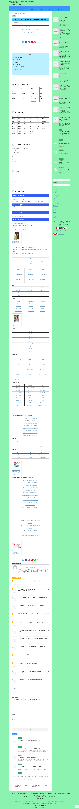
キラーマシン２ (31, 282)
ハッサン (30, 258)
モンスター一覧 (30, 346)
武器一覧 (30, 331)
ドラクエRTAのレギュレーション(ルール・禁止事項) (30, 525)
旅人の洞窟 (30, 392)
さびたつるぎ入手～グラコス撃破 (30, 430)
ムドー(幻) (30, 359)
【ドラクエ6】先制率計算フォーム (25, 654)
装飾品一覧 (30, 341)
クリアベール (30, 292)
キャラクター (22, 9)
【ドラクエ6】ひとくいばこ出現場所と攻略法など (28, 775)
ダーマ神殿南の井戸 (18, 395)
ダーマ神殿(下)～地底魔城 (30, 420)
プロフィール (50, 9)
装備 (41, 9)
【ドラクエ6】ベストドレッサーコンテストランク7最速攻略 (31, 605)
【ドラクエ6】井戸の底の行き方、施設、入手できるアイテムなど (64, 133)
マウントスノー (18, 311)
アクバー (30, 374)
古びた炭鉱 (42, 402)
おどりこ (30, 443)
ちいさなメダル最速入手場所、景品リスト (30, 38)
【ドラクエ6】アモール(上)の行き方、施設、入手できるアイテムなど (64, 31)
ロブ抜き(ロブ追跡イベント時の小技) (30, 502)
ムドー (42, 359)
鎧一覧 (30, 333)
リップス (31, 269)
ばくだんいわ (18, 277)
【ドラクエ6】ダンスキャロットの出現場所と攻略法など (30, 748)
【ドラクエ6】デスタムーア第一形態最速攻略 (28, 663)
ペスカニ (43, 308)
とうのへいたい (18, 357)
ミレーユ (42, 258)
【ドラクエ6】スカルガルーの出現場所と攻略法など (29, 757)
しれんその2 (17, 367)
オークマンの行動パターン (19, 60)
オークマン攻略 (17, 64)
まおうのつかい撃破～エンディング (30, 435)
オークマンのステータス (19, 57)
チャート (20, 801)
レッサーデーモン (18, 274)
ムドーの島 (30, 390)
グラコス (18, 369)
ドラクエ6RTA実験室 (15, 4)
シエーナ (30, 287)
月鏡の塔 (42, 387)
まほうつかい (42, 441)
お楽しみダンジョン (42, 405)
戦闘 (27, 801)
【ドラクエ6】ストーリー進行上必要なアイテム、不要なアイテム (32, 646)
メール (13, 719)
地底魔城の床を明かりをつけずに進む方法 (30, 495)
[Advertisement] (30, 48)
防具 (32, 9)
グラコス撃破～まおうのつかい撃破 (30, 433)
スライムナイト (31, 277)
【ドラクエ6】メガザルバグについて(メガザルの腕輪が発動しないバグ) (33, 638)
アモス (42, 261)
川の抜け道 (42, 385)
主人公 (18, 258)
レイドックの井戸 (42, 400)
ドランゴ (30, 263)
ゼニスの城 (18, 295)
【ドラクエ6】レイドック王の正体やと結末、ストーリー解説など (64, 171)
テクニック (13, 9)
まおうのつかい (30, 369)
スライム (43, 269)
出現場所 (16, 62)
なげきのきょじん (17, 374)
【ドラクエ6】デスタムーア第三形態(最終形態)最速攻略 (30, 679)
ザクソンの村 (42, 311)
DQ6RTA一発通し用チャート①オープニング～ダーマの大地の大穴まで (33, 613)
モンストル (43, 303)
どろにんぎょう (18, 272)
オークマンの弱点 (19, 69)
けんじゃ (18, 454)
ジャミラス (30, 364)
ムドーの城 (42, 390)
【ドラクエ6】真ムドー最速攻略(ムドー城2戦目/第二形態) (30, 622)
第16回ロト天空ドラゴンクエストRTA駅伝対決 (30, 533)
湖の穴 (18, 405)
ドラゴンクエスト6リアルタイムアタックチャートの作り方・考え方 (32, 597)
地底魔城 (18, 390)
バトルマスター (18, 452)
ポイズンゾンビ (18, 359)
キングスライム (31, 279)
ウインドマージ (43, 274)
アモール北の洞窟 (30, 387)
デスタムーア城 (30, 405)
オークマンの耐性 (18, 59)
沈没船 (30, 397)
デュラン (42, 372)
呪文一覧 (30, 348)
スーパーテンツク (30, 274)
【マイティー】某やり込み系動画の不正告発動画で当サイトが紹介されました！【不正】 (30, 538)
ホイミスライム (43, 272)
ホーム (16, 801)
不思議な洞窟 (18, 400)
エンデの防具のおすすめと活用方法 (30, 492)
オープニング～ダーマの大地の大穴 (30, 418)
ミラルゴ (42, 367)
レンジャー (30, 454)
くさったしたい (31, 272)
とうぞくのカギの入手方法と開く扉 (30, 480)
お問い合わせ (59, 9)
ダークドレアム (18, 379)
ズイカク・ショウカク (42, 374)
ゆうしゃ (18, 457)
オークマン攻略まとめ (20, 71)
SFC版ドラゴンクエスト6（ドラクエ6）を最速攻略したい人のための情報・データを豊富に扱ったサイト (39, 803)
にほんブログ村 (61, 234)
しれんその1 (42, 364)
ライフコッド (18, 287)
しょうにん (30, 446)
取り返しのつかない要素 (30, 505)
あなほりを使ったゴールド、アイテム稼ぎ (30, 29)
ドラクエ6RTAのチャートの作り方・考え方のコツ (30, 520)
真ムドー (18, 362)
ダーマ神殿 (30, 290)
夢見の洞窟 (18, 387)
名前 (13, 714)
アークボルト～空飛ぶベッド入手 (30, 425)
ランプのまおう (43, 282)
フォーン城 (31, 308)
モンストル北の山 (18, 392)
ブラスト (18, 364)
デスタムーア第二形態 (30, 376)
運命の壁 (42, 395)
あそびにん (42, 446)
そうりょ (18, 443)
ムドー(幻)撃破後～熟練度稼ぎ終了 (30, 423)
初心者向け (31, 801)
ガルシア (30, 362)
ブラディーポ (30, 357)
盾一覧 (30, 336)
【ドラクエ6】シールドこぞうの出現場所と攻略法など (29, 766)
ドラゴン (30, 457)
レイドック (42, 287)
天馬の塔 (30, 402)
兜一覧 (30, 338)
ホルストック (42, 306)
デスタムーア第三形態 (42, 376)
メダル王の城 (18, 292)
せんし (18, 441)
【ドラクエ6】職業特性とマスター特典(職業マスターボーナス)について (64, 19)
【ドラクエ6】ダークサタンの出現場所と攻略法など (29, 740)
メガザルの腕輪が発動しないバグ (30, 490)
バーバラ (18, 261)
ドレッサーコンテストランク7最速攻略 (30, 500)
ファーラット (18, 269)
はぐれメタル (43, 279)
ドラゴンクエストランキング (61, 230)
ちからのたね (33, 101)
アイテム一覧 (30, 343)
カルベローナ (42, 292)
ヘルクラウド (42, 369)
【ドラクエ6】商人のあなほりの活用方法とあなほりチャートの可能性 (64, 63)
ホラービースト (43, 357)
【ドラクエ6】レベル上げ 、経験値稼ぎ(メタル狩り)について (64, 75)
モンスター (15, 688)
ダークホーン (18, 279)
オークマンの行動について (20, 67)
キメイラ (43, 277)
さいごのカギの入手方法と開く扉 (30, 485)
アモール (18, 290)
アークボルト (18, 306)
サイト (13, 723)
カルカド (42, 290)
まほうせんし (30, 452)
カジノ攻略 (30, 35)
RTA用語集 (30, 523)
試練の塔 (30, 385)
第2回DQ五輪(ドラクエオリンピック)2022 (30, 535)
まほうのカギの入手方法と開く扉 (30, 482)
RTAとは (30, 528)
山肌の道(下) (18, 402)
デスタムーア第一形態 (18, 376)
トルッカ (18, 301)
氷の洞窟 (42, 397)
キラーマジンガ (18, 372)
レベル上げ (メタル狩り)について (30, 32)
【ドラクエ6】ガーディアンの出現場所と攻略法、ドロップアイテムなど (64, 143)
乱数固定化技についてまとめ (30, 26)
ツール (35, 801)
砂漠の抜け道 (42, 392)
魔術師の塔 (18, 397)
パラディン (42, 452)
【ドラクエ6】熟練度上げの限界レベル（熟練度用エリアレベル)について (64, 119)
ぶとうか (30, 441)
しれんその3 (30, 367)
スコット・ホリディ (42, 362)
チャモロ (30, 261)
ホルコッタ (31, 306)
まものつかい (18, 446)
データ (24, 801)
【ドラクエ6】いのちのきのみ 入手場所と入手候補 (29, 581)
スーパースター (42, 454)
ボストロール (18, 282)
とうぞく (42, 443)
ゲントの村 (31, 303)
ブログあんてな (56, 11)
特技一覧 (30, 351)
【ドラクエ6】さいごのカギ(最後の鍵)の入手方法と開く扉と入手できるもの (64, 87)
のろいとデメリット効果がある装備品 (30, 487)
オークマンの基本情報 (20, 66)
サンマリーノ (31, 301)
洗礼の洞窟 (30, 395)
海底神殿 (30, 400)
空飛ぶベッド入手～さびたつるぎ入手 (30, 428)
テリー (18, 263)
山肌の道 (18, 385)
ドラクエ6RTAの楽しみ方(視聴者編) (30, 530)
